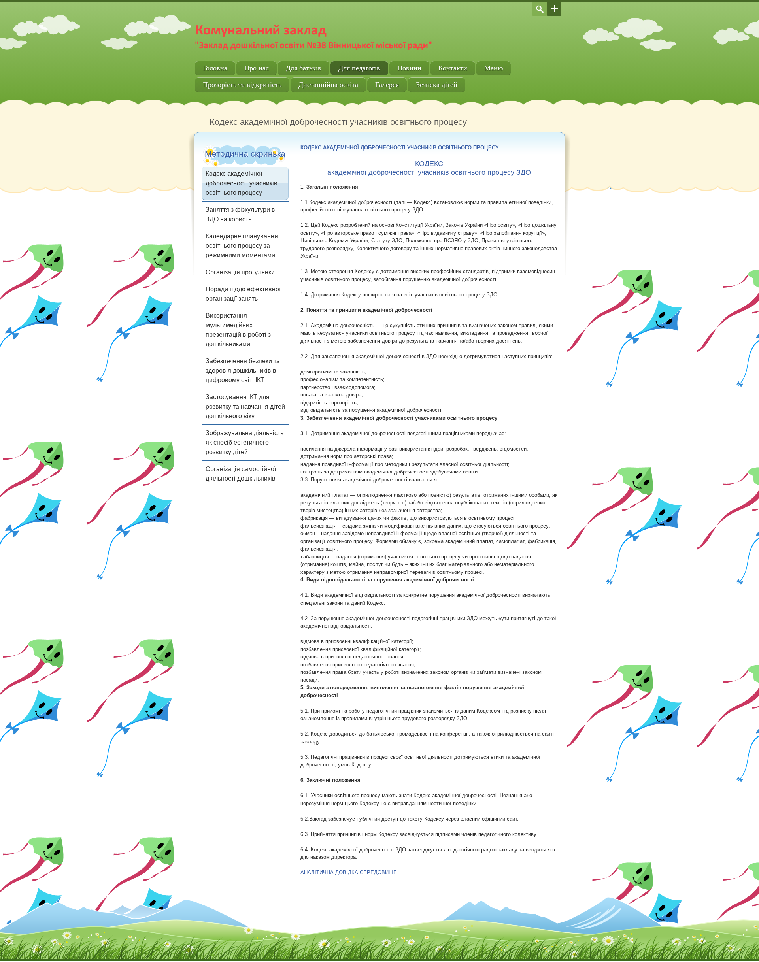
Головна (215, 68)
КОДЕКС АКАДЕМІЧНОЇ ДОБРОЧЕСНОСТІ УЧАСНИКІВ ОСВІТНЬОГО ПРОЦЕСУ (399, 148)
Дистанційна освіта (328, 85)
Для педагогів (359, 68)
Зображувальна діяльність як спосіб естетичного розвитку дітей (244, 442)
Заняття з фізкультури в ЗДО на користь (240, 214)
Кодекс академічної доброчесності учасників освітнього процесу (242, 183)
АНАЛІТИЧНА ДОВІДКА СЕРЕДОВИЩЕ (348, 872)
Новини (409, 68)
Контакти (452, 68)
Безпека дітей (436, 85)
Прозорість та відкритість (242, 85)
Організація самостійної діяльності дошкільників (241, 474)
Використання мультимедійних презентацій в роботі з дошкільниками (238, 329)
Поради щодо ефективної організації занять (243, 294)
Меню (493, 68)
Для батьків (303, 68)
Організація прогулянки (240, 272)
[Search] (539, 9)
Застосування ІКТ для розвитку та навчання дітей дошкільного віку (245, 406)
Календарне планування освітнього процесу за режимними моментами (242, 245)
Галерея (387, 85)
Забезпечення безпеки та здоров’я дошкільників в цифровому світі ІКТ (243, 370)
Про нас (256, 68)
